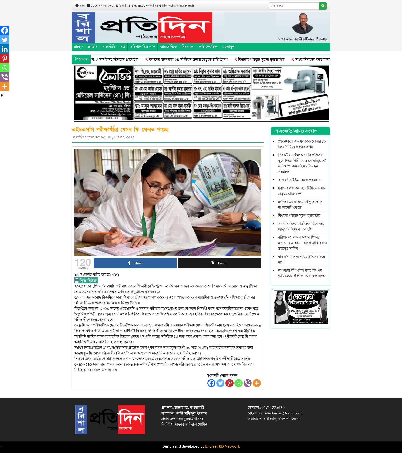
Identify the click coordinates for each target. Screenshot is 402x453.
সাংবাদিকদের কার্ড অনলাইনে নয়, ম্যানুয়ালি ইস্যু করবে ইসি (326, 59)
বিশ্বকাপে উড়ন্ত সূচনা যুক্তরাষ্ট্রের (248, 59)
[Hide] (2, 95)
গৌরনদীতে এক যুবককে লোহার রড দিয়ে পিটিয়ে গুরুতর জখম (302, 144)
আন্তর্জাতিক (168, 46)
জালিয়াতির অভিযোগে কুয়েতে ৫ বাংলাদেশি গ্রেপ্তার (300, 205)
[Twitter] (220, 383)
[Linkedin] (4, 49)
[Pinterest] (229, 383)
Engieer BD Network (222, 446)
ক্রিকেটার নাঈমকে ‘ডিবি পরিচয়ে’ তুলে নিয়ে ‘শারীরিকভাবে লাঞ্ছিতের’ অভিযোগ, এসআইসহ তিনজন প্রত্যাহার (302, 163)
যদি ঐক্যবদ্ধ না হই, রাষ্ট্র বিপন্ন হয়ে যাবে (301, 259)
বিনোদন (188, 46)
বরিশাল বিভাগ (141, 46)
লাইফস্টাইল (208, 46)
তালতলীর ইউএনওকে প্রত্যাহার (299, 180)
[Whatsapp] (238, 383)
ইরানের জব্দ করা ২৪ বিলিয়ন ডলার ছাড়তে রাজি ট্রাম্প (175, 59)
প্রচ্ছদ (78, 46)
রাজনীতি (109, 46)
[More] (257, 383)
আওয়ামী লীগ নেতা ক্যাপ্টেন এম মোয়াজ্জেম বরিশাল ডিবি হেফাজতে (301, 273)
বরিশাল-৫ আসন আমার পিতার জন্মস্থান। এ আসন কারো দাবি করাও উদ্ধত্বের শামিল (302, 243)
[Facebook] (211, 383)
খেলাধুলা (229, 46)
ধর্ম (123, 46)
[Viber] (248, 383)
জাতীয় (93, 46)
